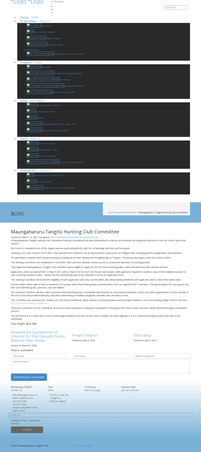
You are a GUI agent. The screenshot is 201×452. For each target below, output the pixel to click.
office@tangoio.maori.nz (25, 394)
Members (59, 1)
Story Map (142, 335)
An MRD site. (85, 445)
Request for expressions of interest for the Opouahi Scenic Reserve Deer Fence (38, 336)
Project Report (84, 335)
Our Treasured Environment (65, 237)
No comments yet (89, 237)
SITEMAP (27, 429)
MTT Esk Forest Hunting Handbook (29, 303)
